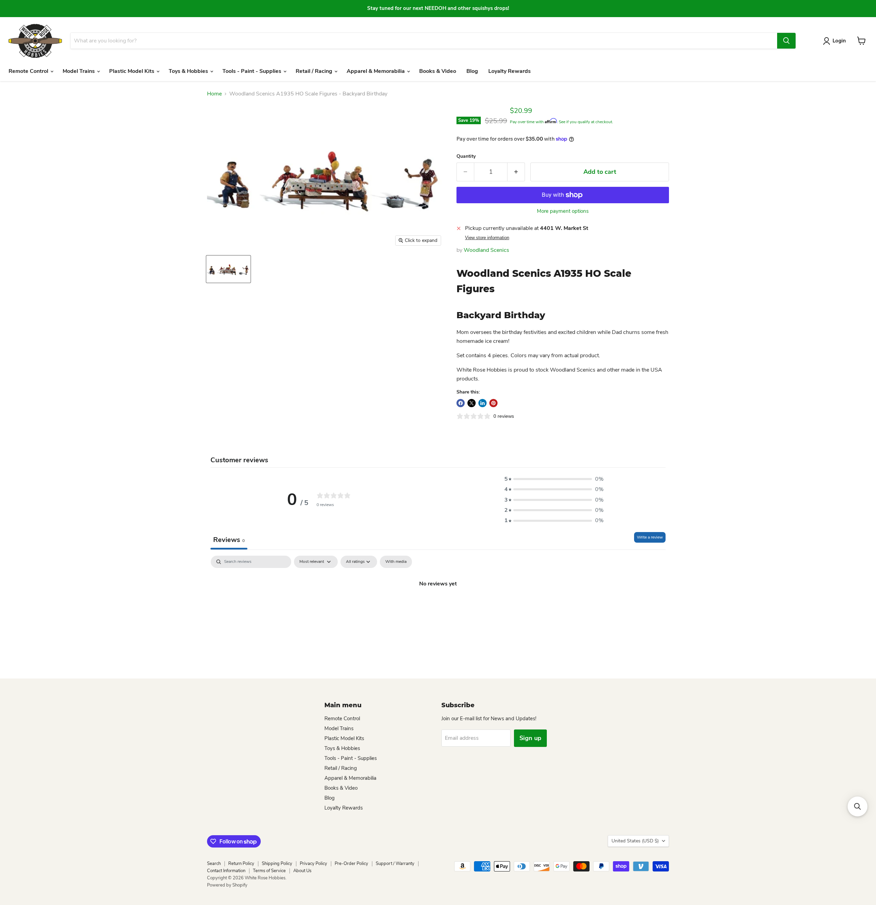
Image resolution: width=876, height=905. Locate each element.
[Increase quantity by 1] (516, 172)
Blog (472, 71)
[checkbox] (396, 562)
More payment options (563, 211)
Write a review (650, 537)
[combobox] (423, 41)
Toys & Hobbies (189, 71)
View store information (487, 237)
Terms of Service (269, 871)
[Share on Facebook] (460, 403)
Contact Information (226, 871)
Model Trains (79, 71)
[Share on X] (471, 403)
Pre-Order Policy (351, 864)
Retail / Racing (315, 71)
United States (635, 841)
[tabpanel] (438, 606)
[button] (554, 479)
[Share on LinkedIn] (482, 403)
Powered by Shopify (227, 885)
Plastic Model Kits (132, 71)
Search (214, 864)
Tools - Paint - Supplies (252, 71)
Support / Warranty (395, 864)
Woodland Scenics (486, 250)
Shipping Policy (277, 864)
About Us (302, 871)
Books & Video (437, 71)
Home (214, 94)
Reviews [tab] (229, 539)
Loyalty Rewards (509, 71)
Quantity (466, 156)
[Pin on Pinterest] (493, 403)
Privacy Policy (313, 864)
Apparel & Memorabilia (376, 71)
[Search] (786, 41)
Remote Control (29, 71)
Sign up (530, 738)
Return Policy (241, 864)
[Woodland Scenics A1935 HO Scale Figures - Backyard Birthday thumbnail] (228, 269)
